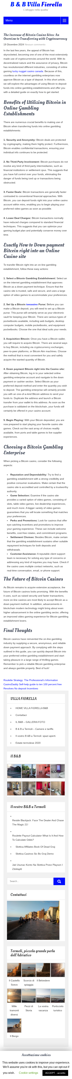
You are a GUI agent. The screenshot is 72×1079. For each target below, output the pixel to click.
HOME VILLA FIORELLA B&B (32, 708)
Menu (9, 20)
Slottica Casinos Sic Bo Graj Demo (35, 853)
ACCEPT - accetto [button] (55, 1073)
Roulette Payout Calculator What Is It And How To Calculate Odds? (37, 837)
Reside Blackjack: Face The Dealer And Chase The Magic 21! (38, 822)
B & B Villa (36, 4)
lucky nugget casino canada (27, 71)
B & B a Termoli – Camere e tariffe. (35, 729)
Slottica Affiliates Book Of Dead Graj (35, 846)
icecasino (32, 304)
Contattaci (21, 715)
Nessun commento (35, 44)
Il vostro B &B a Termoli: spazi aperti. (36, 736)
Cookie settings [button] (28, 1072)
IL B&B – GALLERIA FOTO (30, 722)
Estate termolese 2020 (28, 742)
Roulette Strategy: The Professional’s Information (30, 680)
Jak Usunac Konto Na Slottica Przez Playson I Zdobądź (37, 866)
